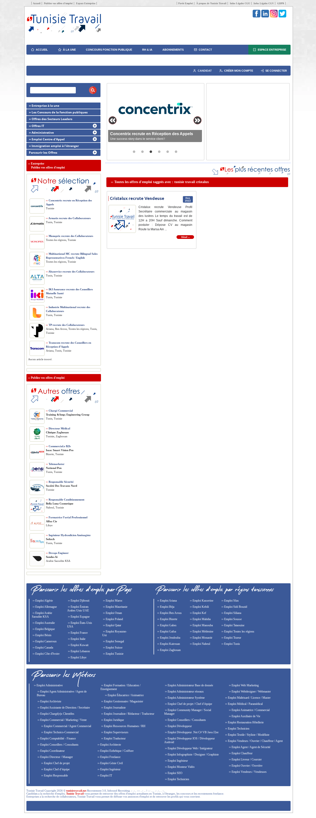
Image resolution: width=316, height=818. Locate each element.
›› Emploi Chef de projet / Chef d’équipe (188, 704)
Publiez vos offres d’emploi (58, 3)
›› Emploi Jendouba (168, 637)
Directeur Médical (58, 428)
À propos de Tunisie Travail (211, 3)
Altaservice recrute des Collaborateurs (70, 271)
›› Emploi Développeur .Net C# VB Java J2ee (191, 732)
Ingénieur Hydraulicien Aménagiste (68, 535)
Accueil (36, 3)
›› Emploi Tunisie (112, 653)
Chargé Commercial (59, 410)
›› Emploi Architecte (109, 744)
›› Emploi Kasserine (201, 600)
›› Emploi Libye (76, 657)
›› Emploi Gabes (167, 625)
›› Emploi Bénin (41, 635)
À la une (69, 49)
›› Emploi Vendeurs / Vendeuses (247, 772)
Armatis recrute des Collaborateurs (68, 218)
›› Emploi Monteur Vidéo (179, 767)
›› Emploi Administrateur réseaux (184, 691)
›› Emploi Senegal (113, 641)
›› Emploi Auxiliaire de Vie (244, 716)
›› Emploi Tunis (230, 644)
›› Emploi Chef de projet (55, 763)
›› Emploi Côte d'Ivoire (45, 653)
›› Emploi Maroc (112, 600)
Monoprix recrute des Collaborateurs (69, 235)
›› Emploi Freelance (108, 757)
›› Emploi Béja (165, 606)
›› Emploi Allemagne (44, 606)
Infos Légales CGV (264, 3)
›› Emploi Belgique (43, 629)
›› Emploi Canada (42, 647)
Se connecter (276, 70)
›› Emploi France (77, 632)
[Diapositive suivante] (197, 120)
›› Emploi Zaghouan (169, 650)
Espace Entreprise (85, 3)
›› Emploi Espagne (78, 616)
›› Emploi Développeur (178, 726)
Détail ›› (185, 237)
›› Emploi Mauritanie (114, 606)
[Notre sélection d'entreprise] (63, 195)
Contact (205, 49)
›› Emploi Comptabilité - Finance (56, 738)
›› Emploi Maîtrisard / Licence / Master (247, 697)
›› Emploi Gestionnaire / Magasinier (121, 701)
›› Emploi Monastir (200, 637)
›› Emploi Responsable (54, 775)
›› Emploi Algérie (42, 600)
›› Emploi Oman (112, 613)
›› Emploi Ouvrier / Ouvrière (245, 765)
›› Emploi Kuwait (77, 645)
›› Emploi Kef (197, 613)
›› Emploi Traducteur (113, 738)
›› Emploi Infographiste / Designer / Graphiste (191, 754)
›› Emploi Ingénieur (108, 769)
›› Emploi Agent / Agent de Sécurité (249, 747)
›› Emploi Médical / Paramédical (243, 704)
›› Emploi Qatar (111, 625)
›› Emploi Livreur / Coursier (245, 759)
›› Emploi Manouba (201, 625)
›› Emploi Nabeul (199, 644)
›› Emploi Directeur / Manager (55, 757)
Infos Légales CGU (240, 3)
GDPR (280, 3)
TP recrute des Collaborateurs (65, 324)
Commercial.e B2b (58, 446)
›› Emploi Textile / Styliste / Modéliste (246, 734)
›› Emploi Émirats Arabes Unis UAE (78, 608)
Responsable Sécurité (60, 481)
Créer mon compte (238, 70)
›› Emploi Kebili (199, 606)
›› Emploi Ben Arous (169, 613)
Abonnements (173, 49)
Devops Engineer (57, 552)
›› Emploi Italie (76, 639)
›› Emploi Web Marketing (243, 685)
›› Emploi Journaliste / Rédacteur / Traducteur (127, 713)
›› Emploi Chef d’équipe (55, 769)
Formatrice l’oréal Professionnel (66, 517)
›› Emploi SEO (173, 773)
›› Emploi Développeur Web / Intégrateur (188, 748)
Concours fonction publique (109, 49)
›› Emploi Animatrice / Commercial (249, 710)
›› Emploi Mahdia (200, 619)
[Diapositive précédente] (113, 120)
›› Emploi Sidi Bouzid (234, 606)
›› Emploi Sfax (230, 600)
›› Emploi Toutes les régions (237, 631)
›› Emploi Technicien (176, 779)
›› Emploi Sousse (231, 619)
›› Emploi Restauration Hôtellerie (244, 722)
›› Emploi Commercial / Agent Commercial (65, 726)
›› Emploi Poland (112, 619)
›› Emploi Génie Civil (110, 763)
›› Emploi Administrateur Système (184, 697)
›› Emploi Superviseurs (114, 732)
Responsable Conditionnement (65, 499)
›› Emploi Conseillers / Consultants (58, 744)
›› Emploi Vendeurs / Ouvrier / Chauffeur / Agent (253, 741)
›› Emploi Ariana (167, 600)
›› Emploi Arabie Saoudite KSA (42, 614)
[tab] (134, 152)
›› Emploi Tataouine (232, 625)
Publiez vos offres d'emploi (47, 377)
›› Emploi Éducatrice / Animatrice (124, 695)
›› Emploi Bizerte (167, 619)
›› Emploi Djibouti (78, 600)
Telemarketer (55, 463)
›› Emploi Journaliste (113, 707)
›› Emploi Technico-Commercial (59, 732)
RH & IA (147, 49)
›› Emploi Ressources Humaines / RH (122, 726)
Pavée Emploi (185, 3)
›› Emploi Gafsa (166, 631)
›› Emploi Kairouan (168, 644)
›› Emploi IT (104, 775)
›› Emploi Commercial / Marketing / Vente (62, 720)
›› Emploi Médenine (201, 631)
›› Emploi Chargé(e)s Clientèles (55, 713)
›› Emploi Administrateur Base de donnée (188, 685)
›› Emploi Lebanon (78, 651)
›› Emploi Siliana (231, 613)
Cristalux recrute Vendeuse (137, 198)
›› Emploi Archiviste (49, 701)
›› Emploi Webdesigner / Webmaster (249, 691)
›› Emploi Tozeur (231, 637)
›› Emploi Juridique (112, 720)
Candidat (205, 70)
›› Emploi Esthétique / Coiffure (115, 751)
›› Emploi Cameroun (44, 641)
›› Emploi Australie (43, 623)
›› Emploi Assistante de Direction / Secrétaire (63, 707)
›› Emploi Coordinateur (51, 751)
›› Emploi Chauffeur (240, 753)
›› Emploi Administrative (48, 685)
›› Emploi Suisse (112, 647)
